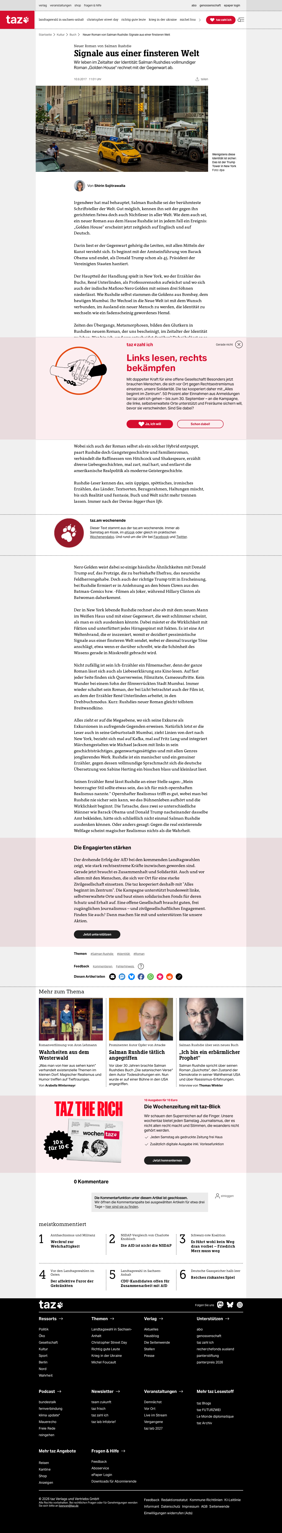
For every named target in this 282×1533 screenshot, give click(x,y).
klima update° (49, 1415)
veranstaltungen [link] (60, 5)
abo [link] (194, 5)
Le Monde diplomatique (215, 1416)
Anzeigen (46, 1482)
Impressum (191, 1506)
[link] (62, 20)
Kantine (45, 1469)
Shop (43, 1476)
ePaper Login (101, 1475)
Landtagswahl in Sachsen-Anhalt (111, 1332)
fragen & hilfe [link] (92, 5)
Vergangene (153, 1422)
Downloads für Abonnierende (114, 1481)
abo (200, 1329)
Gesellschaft (48, 1342)
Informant (152, 1506)
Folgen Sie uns (204, 1305)
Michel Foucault (103, 1362)
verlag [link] (43, 5)
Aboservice (100, 1468)
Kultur (61, 34)
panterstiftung (208, 1356)
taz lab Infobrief (103, 1422)
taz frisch (98, 1408)
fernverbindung (50, 1408)
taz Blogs (204, 1403)
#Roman (139, 954)
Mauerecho (47, 1422)
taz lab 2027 (153, 1428)
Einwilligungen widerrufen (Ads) (168, 1513)
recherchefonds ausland (215, 1349)
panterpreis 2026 (210, 1362)
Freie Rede (47, 1428)
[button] (241, 19)
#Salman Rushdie (102, 954)
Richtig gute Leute (105, 1349)
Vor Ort (149, 1408)
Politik (44, 1329)
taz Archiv (204, 1423)
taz (51, 1305)
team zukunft (101, 1402)
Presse (149, 1356)
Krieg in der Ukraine (106, 1356)
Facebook (161, 537)
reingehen (46, 1435)
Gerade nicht (224, 344)
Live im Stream (155, 1415)
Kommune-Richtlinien (207, 1500)
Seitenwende (219, 1506)
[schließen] (239, 344)
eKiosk (129, 532)
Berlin (43, 1362)
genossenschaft (209, 1336)
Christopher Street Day (109, 1342)
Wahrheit (46, 1375)
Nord (42, 1369)
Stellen (149, 1349)
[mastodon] (220, 1307)
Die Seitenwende (157, 1342)
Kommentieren (103, 966)
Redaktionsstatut (175, 1500)
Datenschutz (171, 1506)
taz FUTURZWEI (209, 1410)
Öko (42, 1336)
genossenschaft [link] (210, 5)
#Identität (123, 954)
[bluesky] (230, 1307)
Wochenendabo (102, 537)
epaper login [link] (232, 5)
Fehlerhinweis (125, 966)
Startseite (45, 34)
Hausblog (151, 1336)
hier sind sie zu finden (121, 1207)
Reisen (44, 1463)
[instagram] (240, 1307)
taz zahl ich (205, 1342)
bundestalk (47, 1402)
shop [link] (78, 5)
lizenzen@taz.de (68, 1505)
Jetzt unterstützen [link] (97, 934)
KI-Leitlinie (232, 1500)
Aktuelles (151, 1329)
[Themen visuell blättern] (200, 20)
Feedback (99, 1461)
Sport (43, 1356)
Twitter (181, 537)
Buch (73, 34)
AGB (204, 1506)
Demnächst (153, 1402)
